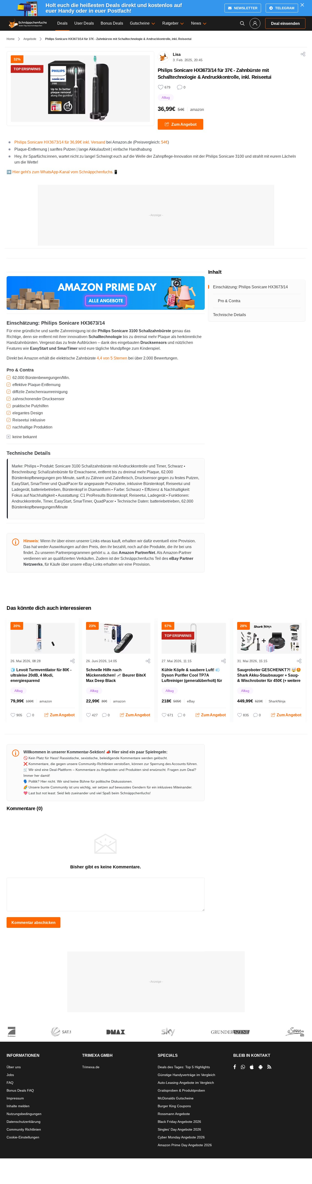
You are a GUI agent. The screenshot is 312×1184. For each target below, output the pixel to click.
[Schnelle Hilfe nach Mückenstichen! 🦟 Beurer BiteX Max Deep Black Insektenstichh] (118, 638)
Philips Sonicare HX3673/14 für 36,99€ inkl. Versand (59, 142)
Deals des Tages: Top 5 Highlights (184, 1067)
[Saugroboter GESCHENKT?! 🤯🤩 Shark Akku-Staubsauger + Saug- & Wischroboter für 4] (269, 638)
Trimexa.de (90, 1067)
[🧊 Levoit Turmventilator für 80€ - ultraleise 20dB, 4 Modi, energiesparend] (42, 638)
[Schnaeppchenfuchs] (28, 23)
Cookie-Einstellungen (23, 1137)
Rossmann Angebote (174, 1114)
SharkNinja (277, 701)
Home (11, 39)
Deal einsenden (285, 23)
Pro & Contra (229, 301)
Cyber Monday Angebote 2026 (181, 1137)
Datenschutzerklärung (23, 1122)
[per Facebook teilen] (234, 1067)
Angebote (29, 39)
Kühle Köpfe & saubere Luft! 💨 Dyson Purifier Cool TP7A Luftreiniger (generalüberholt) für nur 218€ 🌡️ (192, 678)
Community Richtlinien (24, 1129)
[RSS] (269, 1067)
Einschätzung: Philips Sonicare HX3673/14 (250, 287)
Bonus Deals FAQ (20, 1090)
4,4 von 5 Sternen (112, 358)
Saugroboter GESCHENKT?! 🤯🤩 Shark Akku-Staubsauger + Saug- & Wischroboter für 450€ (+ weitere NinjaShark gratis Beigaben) (269, 678)
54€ (164, 142)
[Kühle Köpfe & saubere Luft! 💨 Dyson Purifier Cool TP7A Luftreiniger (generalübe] (194, 638)
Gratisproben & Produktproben (181, 1090)
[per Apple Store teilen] (252, 1067)
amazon (197, 109)
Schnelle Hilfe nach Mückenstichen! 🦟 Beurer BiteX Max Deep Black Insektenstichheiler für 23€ (116, 678)
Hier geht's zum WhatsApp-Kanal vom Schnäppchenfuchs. (62, 172)
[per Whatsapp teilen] (243, 1067)
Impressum (15, 1098)
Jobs (10, 1075)
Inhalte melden (18, 1106)
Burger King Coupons (174, 1106)
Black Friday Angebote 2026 (179, 1122)
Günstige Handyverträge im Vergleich (186, 1075)
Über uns (14, 1067)
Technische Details (229, 315)
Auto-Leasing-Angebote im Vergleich (186, 1083)
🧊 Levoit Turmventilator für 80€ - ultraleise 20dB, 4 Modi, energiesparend (40, 675)
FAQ (10, 1083)
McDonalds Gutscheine (176, 1098)
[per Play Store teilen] (261, 1067)
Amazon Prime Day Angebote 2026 (185, 1145)
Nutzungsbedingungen (24, 1114)
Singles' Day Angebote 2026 (179, 1129)
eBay (191, 701)
